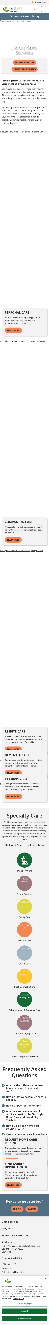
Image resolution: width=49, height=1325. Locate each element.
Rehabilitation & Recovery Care (24, 1010)
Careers (25, 16)
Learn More (13, 330)
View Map (6, 1251)
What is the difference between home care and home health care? (25, 1088)
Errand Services (24, 894)
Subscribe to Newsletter (13, 1272)
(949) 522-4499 (9, 1264)
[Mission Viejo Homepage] (13, 9)
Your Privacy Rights (24, 1304)
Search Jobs (13, 1185)
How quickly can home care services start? (22, 1127)
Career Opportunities (24, 69)
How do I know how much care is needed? (26, 1098)
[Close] (45, 1278)
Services (14, 16)
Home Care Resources (15, 1235)
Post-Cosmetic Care (24, 986)
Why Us (6, 1228)
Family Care (25, 917)
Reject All (24, 1311)
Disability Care (24, 870)
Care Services (10, 1221)
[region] (24, 1299)
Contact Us (7, 1268)
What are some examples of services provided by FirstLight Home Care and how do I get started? (25, 1115)
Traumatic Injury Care (24, 1033)
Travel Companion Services (24, 1056)
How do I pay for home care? (23, 1105)
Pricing (35, 16)
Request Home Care (24, 62)
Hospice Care (24, 940)
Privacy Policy (18, 1299)
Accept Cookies (24, 1318)
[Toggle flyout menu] (43, 9)
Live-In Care (24, 963)
